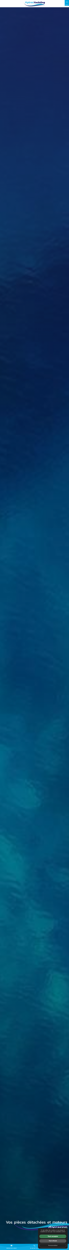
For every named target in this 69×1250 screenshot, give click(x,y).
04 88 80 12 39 (34, 1247)
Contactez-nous (11, 1247)
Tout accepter (53, 1236)
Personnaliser (53, 1245)
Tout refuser (53, 1241)
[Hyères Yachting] (34, 3)
